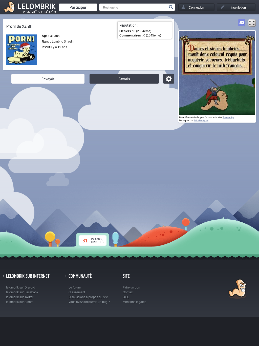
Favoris (124, 78)
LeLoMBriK (237, 289)
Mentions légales (134, 301)
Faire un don (131, 287)
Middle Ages (201, 120)
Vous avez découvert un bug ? (89, 301)
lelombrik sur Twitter (19, 297)
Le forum (75, 287)
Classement (77, 292)
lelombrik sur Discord (20, 287)
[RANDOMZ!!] (252, 23)
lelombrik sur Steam (19, 301)
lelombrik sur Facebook (22, 292)
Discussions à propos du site (88, 297)
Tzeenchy (228, 117)
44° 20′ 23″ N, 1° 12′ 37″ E (39, 11)
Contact (128, 292)
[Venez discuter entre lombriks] (241, 23)
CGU (126, 297)
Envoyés (47, 78)
